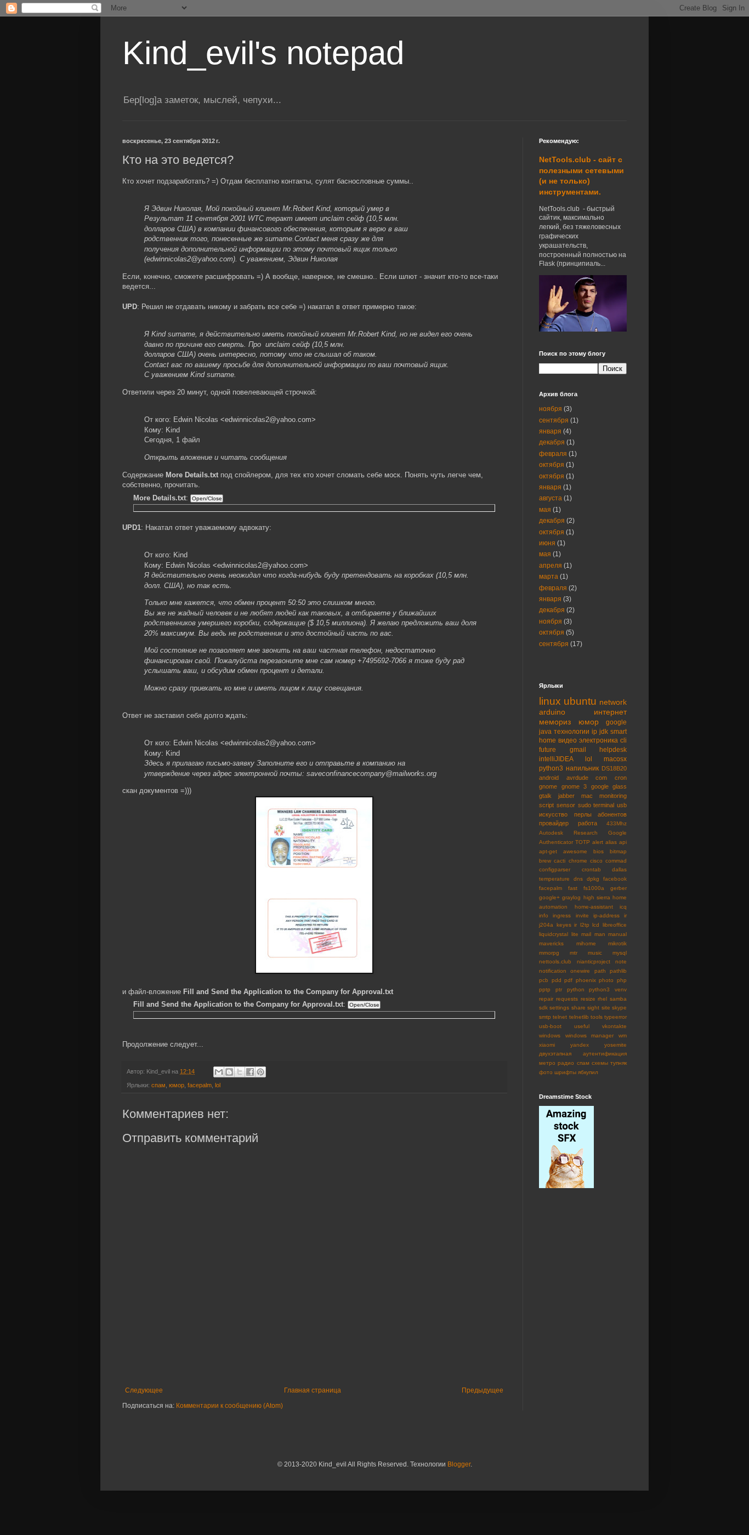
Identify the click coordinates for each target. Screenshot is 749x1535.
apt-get (548, 851)
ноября (550, 409)
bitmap (618, 851)
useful (581, 1026)
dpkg (593, 879)
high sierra (596, 897)
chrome (578, 861)
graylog (571, 897)
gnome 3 (574, 786)
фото (546, 1072)
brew (545, 861)
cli (623, 740)
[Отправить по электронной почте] (218, 1071)
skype (619, 1008)
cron (621, 777)
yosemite (615, 1045)
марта (548, 576)
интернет (610, 711)
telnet (560, 1017)
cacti (559, 861)
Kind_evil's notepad (263, 53)
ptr (558, 989)
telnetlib (579, 1017)
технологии (571, 731)
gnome (548, 786)
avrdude (577, 777)
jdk (603, 731)
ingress (562, 915)
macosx (615, 759)
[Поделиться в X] (239, 1071)
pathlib (618, 971)
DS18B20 (614, 768)
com (601, 777)
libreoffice (615, 925)
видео (567, 740)
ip (594, 731)
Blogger (458, 1464)
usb (622, 805)
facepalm (200, 1085)
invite (582, 915)
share (578, 1008)
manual (617, 934)
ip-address (606, 915)
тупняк (618, 1063)
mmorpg (549, 953)
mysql (619, 953)
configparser (554, 869)
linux (550, 701)
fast (572, 888)
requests (567, 999)
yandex (579, 1045)
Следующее (144, 1390)
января (550, 431)
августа (550, 498)
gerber (618, 888)
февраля (553, 454)
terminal (603, 805)
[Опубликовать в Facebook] (250, 1071)
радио (566, 1063)
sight (593, 1008)
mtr (573, 953)
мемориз (555, 721)
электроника (598, 740)
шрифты (565, 1072)
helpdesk (613, 750)
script (546, 805)
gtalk (545, 795)
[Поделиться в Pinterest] (260, 1071)
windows (549, 1035)
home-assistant (594, 907)
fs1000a (593, 888)
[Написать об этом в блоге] (229, 1071)
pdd (556, 980)
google (616, 722)
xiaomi (547, 1045)
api (623, 842)
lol (217, 1085)
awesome (575, 851)
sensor (566, 805)
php (622, 980)
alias (611, 842)
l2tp (584, 925)
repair (546, 999)
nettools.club (555, 961)
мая (545, 509)
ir (625, 915)
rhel (602, 999)
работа (587, 823)
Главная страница (312, 1390)
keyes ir (567, 925)
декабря (552, 442)
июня (547, 543)
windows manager (589, 1035)
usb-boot (550, 1026)
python (576, 989)
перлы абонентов (600, 814)
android (549, 777)
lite (574, 934)
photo (606, 980)
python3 (551, 768)
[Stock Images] (566, 1186)
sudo (584, 805)
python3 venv (608, 989)
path (600, 971)
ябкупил (588, 1072)
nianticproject (593, 961)
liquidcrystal (553, 934)
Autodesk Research (568, 833)
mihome (586, 943)
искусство (553, 814)
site (606, 1008)
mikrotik (617, 943)
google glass (609, 786)
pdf (568, 980)
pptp (545, 989)
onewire (580, 971)
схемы (600, 1063)
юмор (176, 1085)
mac (587, 795)
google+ (549, 897)
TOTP (582, 842)
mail (586, 934)
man (599, 934)
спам (158, 1085)
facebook (615, 879)
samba (618, 999)
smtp (545, 1017)
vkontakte (614, 1026)
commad (616, 861)
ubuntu (580, 701)
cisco (596, 861)
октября (551, 465)
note (621, 961)
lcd (595, 925)
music (595, 953)
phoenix (586, 980)
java (545, 731)
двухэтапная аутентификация (583, 1054)
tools (597, 1017)
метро (547, 1063)
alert (597, 842)
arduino (552, 711)
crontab (591, 869)
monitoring (613, 795)
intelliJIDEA (556, 759)
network (613, 702)
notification (552, 971)
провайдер (554, 823)
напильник (582, 768)
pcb (543, 980)
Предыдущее (482, 1390)
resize (588, 999)
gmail (578, 750)
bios (598, 851)
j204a (546, 925)
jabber (566, 795)
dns (578, 879)
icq (623, 907)
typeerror (615, 1017)
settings (559, 1008)
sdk (543, 1008)
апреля (550, 565)
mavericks (551, 943)
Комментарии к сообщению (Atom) (229, 1406)
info (543, 915)
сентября (554, 420)
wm (623, 1035)
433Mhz (616, 823)
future (547, 750)
